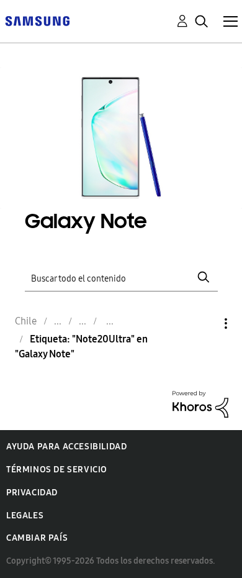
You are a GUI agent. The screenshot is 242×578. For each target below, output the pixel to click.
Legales (24, 515)
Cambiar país (37, 538)
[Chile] (37, 20)
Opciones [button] (204, 323)
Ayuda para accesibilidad (66, 446)
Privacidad (32, 492)
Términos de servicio (56, 469)
